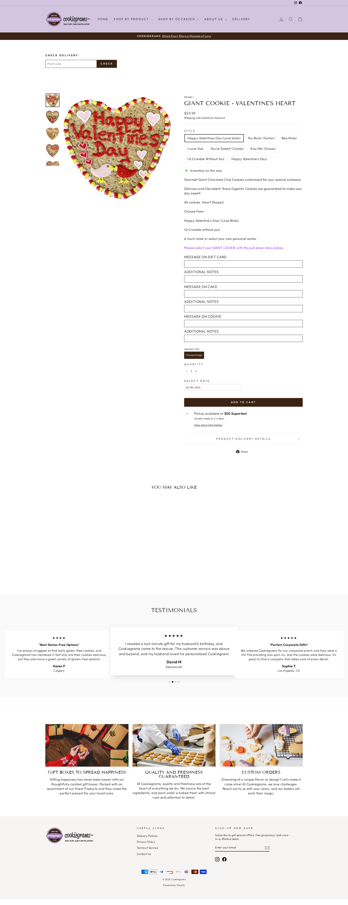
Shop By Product (132, 19)
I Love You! (196, 149)
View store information (208, 425)
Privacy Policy (146, 842)
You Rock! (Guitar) (261, 138)
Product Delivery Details (243, 438)
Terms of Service (147, 848)
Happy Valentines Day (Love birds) (214, 138)
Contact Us (144, 854)
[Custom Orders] (261, 745)
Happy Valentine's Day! (249, 159)
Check (107, 63)
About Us (214, 19)
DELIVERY (241, 19)
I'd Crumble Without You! (206, 159)
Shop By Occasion (177, 19)
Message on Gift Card (205, 257)
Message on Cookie (202, 316)
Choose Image (194, 355)
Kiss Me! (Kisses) (263, 149)
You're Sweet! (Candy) (227, 149)
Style (189, 131)
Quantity (194, 364)
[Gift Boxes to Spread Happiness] (87, 745)
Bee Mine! (289, 138)
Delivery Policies (147, 836)
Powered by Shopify (174, 885)
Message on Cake (200, 287)
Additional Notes (201, 272)
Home (103, 19)
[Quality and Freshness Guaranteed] (174, 745)
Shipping (189, 117)
